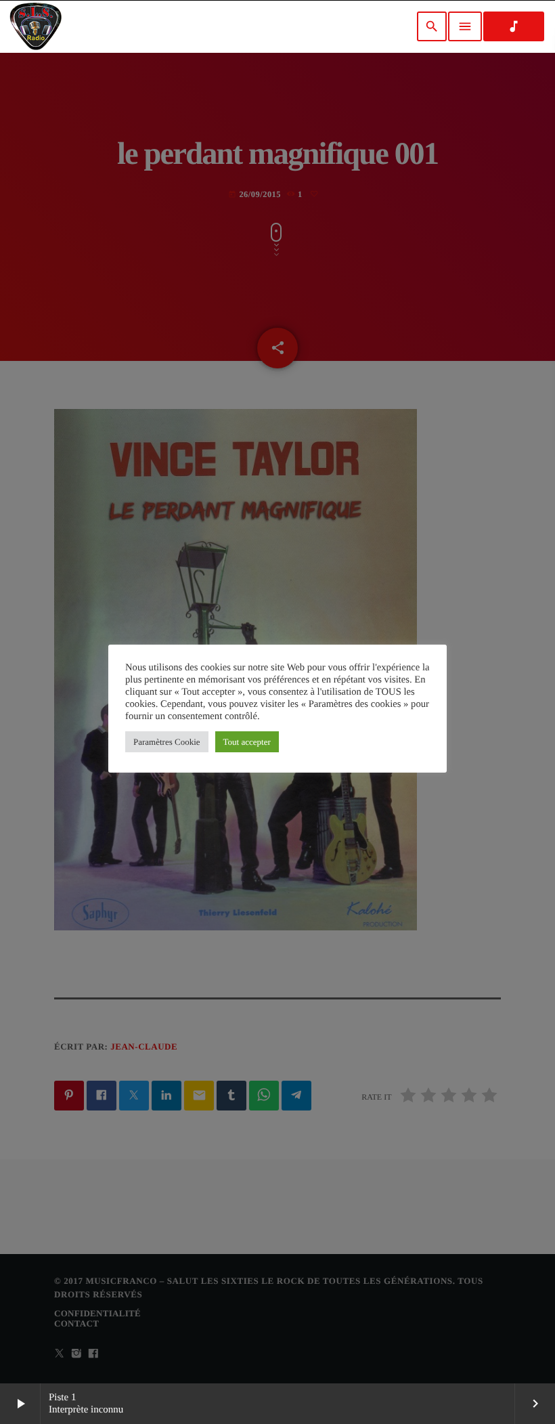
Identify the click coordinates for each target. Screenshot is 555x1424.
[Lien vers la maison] (35, 26)
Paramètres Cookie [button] (166, 742)
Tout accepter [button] (247, 742)
